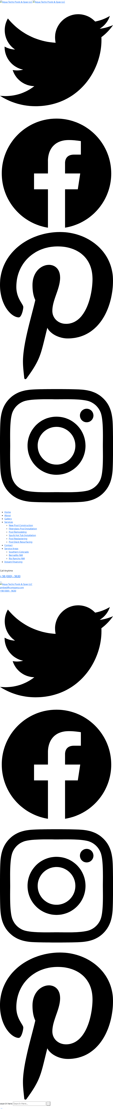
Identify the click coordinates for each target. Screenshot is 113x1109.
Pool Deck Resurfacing (20, 541)
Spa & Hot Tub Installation (22, 535)
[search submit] (48, 1104)
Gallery (8, 518)
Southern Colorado (19, 551)
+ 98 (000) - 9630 (10, 576)
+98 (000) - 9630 (8, 590)
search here (6, 1103)
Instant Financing (13, 561)
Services (8, 522)
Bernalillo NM (16, 555)
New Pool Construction (21, 525)
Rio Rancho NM (17, 558)
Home (7, 512)
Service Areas (11, 548)
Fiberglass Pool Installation (23, 528)
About (7, 515)
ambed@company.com (12, 587)
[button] (1, 1107)
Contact (8, 545)
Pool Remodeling (18, 532)
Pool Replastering (18, 538)
